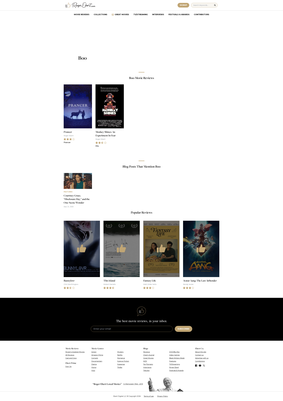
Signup (183, 5)
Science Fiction (123, 361)
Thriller (119, 367)
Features (172, 361)
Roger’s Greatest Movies (75, 352)
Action (93, 352)
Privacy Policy (162, 396)
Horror (93, 367)
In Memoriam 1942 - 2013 (133, 384)
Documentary (96, 361)
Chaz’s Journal (148, 355)
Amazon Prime (97, 355)
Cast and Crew (71, 358)
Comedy (94, 358)
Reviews (146, 352)
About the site (200, 352)
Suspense (121, 364)
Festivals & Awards (178, 14)
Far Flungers (148, 364)
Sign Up (68, 367)
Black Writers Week (177, 358)
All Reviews (69, 355)
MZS (145, 361)
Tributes (146, 371)
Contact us (199, 355)
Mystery (120, 352)
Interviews (158, 14)
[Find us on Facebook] (196, 366)
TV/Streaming (140, 14)
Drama (94, 364)
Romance (121, 358)
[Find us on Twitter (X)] (204, 366)
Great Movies (122, 14)
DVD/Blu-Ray (174, 352)
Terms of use (149, 396)
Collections (100, 14)
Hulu (93, 371)
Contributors (201, 14)
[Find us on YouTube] (200, 365)
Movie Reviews (81, 14)
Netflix (119, 355)
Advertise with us (201, 358)
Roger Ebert (174, 367)
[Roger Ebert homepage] (80, 5)
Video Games (174, 355)
